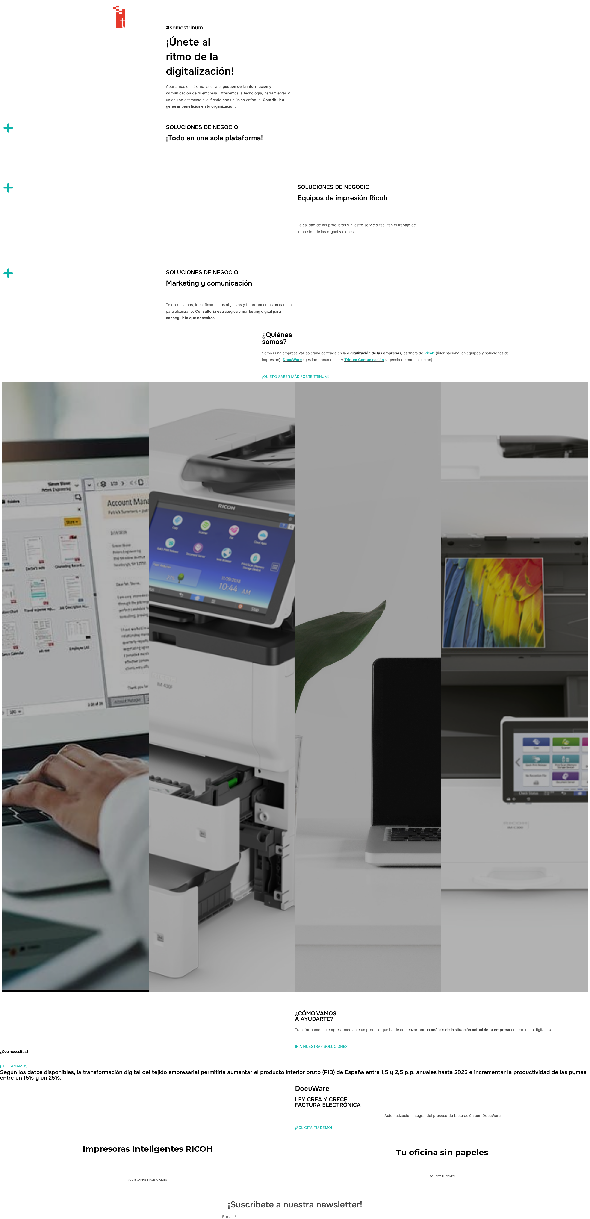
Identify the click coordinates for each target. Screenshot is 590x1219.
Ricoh (429, 353)
